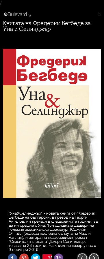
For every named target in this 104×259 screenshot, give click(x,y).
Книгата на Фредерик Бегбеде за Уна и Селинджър (47, 26)
